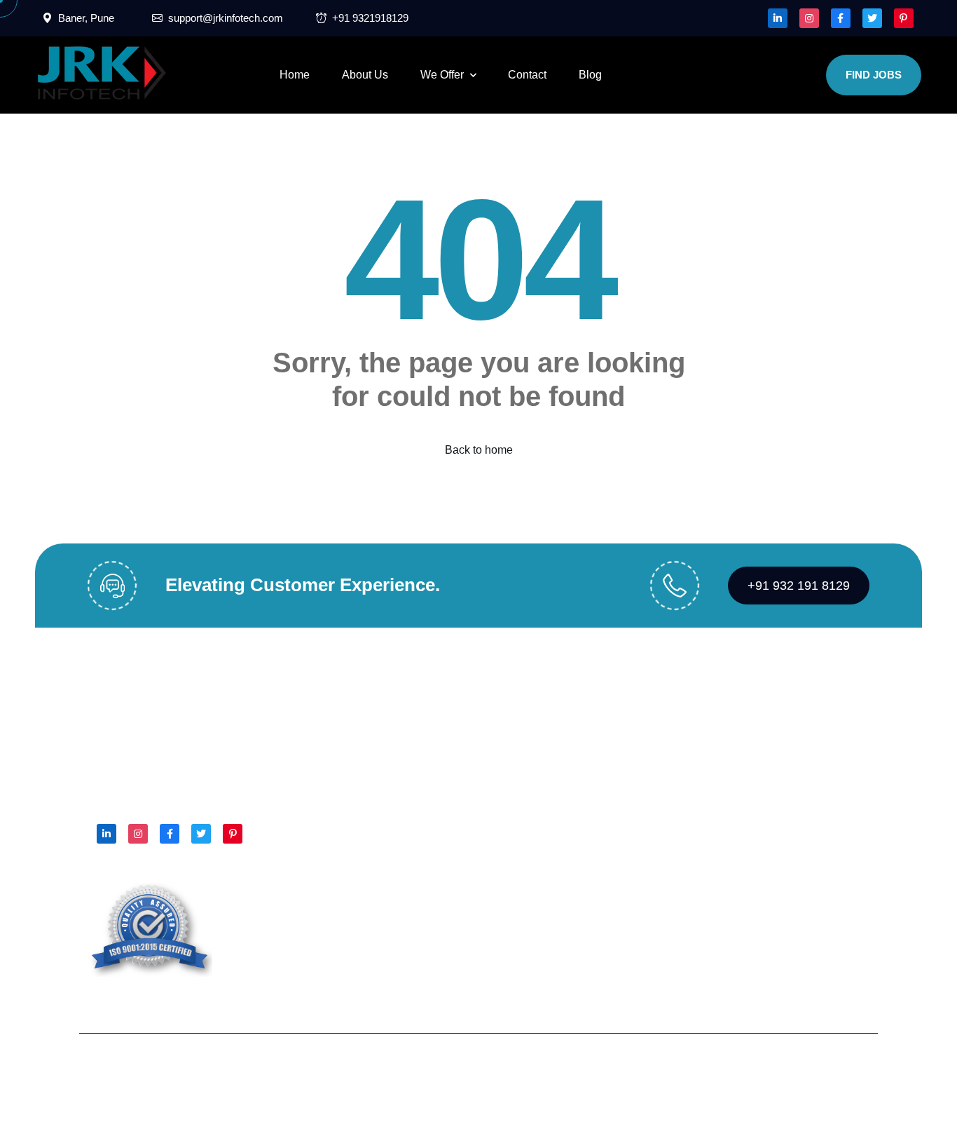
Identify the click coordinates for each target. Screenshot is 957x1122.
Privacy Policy (766, 1068)
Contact (527, 75)
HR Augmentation (531, 703)
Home (295, 75)
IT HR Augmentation (537, 731)
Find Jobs (874, 75)
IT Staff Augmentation (540, 815)
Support (849, 1068)
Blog (590, 75)
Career (371, 787)
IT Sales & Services (536, 759)
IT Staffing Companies (542, 843)
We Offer (442, 75)
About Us (365, 75)
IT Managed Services (540, 787)
